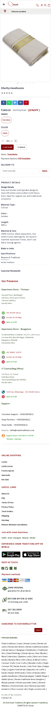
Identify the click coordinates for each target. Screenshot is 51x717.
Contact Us (7, 698)
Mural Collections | (10, 656)
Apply (44, 170)
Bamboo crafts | (26, 656)
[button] (1, 4)
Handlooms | (31, 650)
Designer (17, 538)
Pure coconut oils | (19, 689)
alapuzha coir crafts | (36, 669)
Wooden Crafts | (35, 663)
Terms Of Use (7, 502)
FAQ (3, 498)
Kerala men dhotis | (17, 646)
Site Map (5, 520)
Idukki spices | (8, 679)
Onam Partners (8, 419)
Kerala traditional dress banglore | (30, 679)
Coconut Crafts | (9, 663)
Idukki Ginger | (42, 676)
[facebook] (4, 102)
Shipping (5, 516)
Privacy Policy (8, 507)
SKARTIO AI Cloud (25, 705)
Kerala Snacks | (20, 666)
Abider (32, 538)
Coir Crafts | (22, 663)
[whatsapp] (9, 102)
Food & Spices (8, 471)
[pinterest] (26, 102)
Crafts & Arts (7, 466)
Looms (4, 462)
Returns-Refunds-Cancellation (14, 525)
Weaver (25, 538)
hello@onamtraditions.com (22, 430)
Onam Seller (7, 425)
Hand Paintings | (14, 653)
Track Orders (7, 511)
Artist (10, 538)
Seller (4, 538)
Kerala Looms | (30, 643)
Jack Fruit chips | (35, 666)
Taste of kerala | (33, 673)
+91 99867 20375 (13, 352)
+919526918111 (27, 414)
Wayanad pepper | (27, 676)
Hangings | (21, 650)
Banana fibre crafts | (17, 660)
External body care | (20, 686)
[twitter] (15, 102)
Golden (5, 133)
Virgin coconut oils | (38, 689)
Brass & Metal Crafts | (37, 660)
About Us (5, 494)
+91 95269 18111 (13, 313)
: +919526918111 (22, 419)
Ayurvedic (6, 475)
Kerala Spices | (9, 650)
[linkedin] (20, 102)
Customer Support (10, 414)
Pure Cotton (6, 120)
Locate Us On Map (14, 317)
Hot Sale (5, 479)
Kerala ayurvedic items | (27, 682)
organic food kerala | (17, 669)
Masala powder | (9, 682)
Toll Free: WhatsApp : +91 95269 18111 (23, 392)
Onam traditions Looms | (13, 643)
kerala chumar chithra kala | (14, 673)
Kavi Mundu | (41, 653)
